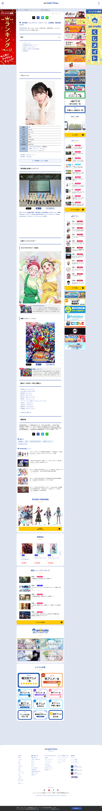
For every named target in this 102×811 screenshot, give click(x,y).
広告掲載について (48, 769)
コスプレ (20, 776)
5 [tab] (76, 131)
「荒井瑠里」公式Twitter (25, 156)
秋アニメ (33, 764)
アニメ (19, 761)
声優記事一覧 (34, 769)
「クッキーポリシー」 (45, 809)
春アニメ (33, 761)
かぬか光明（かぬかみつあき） (28, 391)
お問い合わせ (47, 764)
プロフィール (26, 43)
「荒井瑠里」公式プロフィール (27, 154)
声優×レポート (34, 774)
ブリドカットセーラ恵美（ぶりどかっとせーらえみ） (33, 400)
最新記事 (25, 50)
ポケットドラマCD (61, 761)
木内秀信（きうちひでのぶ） (27, 389)
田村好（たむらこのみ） (26, 395)
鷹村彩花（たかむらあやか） (27, 406)
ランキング (20, 759)
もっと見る (75, 134)
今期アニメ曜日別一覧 (36, 759)
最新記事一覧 (34, 757)
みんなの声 (20, 766)
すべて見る (75, 288)
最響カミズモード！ (34, 148)
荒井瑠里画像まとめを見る (40, 529)
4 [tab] (75, 131)
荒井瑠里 (25, 28)
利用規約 (46, 757)
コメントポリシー (48, 762)
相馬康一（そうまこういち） (27, 399)
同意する (76, 808)
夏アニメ (33, 762)
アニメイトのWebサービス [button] (63, 755)
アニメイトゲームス (61, 759)
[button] (40, 37)
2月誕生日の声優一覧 (25, 412)
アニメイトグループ (75, 762)
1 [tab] (69, 131)
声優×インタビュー (35, 773)
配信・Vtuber (20, 780)
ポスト (29, 208)
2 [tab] (71, 131)
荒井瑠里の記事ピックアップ (30, 45)
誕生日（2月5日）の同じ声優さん (31, 49)
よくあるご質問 (48, 766)
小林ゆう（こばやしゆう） (27, 402)
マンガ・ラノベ (21, 771)
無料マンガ (20, 783)
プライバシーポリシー (49, 759)
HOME (19, 757)
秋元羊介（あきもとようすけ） (28, 397)
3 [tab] (73, 131)
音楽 (19, 774)
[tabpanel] (75, 125)
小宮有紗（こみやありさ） (27, 404)
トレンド (20, 781)
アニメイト (73, 757)
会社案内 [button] (72, 755)
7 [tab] (80, 131)
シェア (39, 208)
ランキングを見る (40, 622)
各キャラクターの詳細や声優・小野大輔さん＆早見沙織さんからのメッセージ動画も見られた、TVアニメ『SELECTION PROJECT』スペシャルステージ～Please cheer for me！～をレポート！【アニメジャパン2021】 (39, 214)
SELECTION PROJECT (35, 146)
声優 (20, 28)
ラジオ (19, 764)
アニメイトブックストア (62, 757)
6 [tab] (78, 131)
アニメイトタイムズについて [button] (50, 755)
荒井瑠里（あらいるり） (26, 393)
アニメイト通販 (74, 759)
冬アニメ (33, 766)
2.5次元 (19, 778)
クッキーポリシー (48, 761)
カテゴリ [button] (20, 755)
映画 (19, 769)
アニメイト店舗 (74, 761)
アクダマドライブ (33, 150)
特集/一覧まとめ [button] (34, 755)
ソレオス (59, 762)
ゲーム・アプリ (21, 773)
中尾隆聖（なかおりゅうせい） (28, 408)
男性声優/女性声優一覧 (36, 771)
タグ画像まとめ (51, 208)
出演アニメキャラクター (29, 47)
